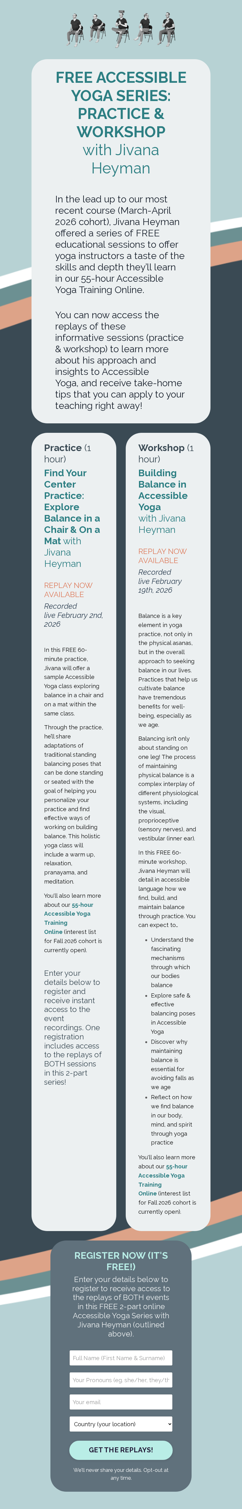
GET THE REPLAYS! (121, 1450)
